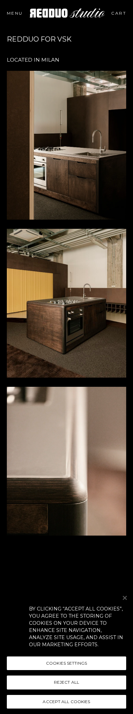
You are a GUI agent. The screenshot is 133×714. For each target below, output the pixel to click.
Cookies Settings (66, 663)
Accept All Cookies (66, 701)
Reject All (66, 682)
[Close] (124, 597)
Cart (123, 13)
